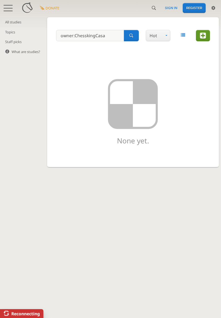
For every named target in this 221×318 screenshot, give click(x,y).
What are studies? (26, 51)
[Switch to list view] (183, 35)
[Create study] (203, 35)
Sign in (171, 8)
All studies (13, 22)
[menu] (158, 35)
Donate (52, 8)
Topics (10, 32)
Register (194, 8)
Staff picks (13, 41)
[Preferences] (213, 8)
